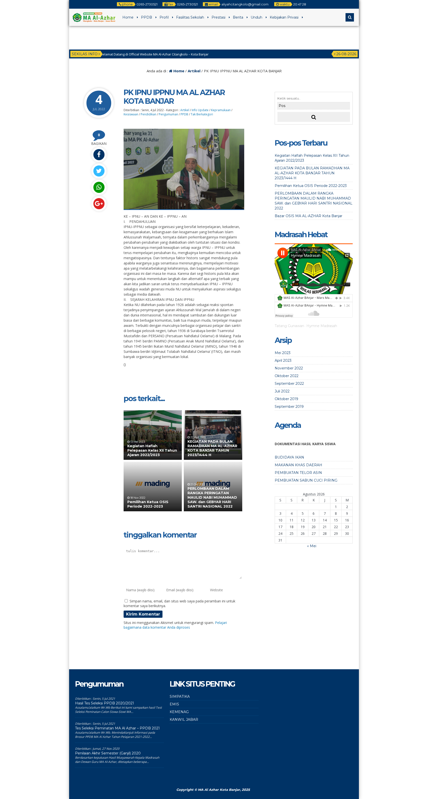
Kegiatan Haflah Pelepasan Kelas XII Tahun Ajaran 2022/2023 (152, 450)
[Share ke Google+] (99, 203)
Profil (164, 17)
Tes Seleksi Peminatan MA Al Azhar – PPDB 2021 (117, 728)
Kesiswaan (131, 114)
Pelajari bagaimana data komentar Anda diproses (175, 625)
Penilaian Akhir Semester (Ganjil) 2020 (108, 753)
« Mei (311, 546)
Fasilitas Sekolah (190, 17)
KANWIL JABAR (184, 719)
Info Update (200, 110)
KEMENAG (179, 712)
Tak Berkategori (202, 114)
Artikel (194, 70)
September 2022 (289, 383)
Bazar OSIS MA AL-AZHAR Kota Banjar (308, 216)
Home (128, 17)
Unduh (256, 17)
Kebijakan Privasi (284, 17)
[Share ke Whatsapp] (99, 187)
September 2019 (289, 406)
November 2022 (289, 368)
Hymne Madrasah (321, 326)
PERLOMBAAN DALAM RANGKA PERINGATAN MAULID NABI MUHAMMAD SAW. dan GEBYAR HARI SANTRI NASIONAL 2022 (212, 497)
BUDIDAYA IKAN (289, 457)
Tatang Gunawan (289, 326)
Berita (238, 17)
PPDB (146, 17)
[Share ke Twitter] (99, 171)
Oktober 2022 (286, 376)
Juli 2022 (282, 391)
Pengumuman (168, 114)
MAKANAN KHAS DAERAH (298, 465)
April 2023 (283, 360)
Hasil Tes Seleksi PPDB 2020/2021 (104, 703)
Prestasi (218, 17)
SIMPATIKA (180, 696)
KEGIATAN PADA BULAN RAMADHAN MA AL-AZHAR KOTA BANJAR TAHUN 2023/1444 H (212, 448)
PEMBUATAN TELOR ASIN (298, 472)
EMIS (174, 704)
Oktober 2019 (286, 399)
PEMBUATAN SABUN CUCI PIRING (306, 480)
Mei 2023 (283, 353)
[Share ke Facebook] (99, 154)
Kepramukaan (221, 110)
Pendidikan (148, 114)
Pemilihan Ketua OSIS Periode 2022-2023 (147, 504)
